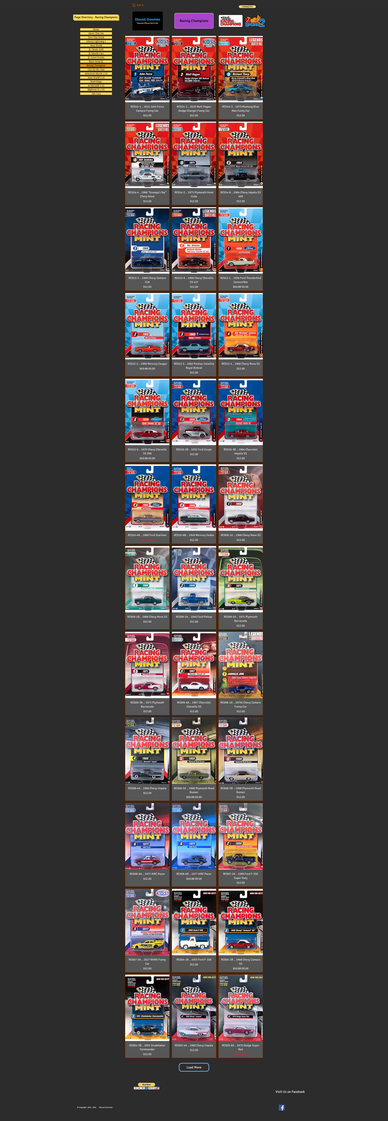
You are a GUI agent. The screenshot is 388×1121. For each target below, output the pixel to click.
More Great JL (96, 61)
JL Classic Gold (96, 49)
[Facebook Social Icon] (282, 1108)
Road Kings (96, 81)
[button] (139, 5)
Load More (194, 1067)
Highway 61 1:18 (96, 89)
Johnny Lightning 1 (96, 41)
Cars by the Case (96, 69)
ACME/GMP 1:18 (96, 85)
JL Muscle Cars (96, 53)
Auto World (96, 45)
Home (96, 29)
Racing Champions (96, 65)
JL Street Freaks (96, 57)
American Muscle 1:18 (96, 73)
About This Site (96, 33)
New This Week (96, 37)
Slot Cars (96, 93)
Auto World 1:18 (96, 77)
